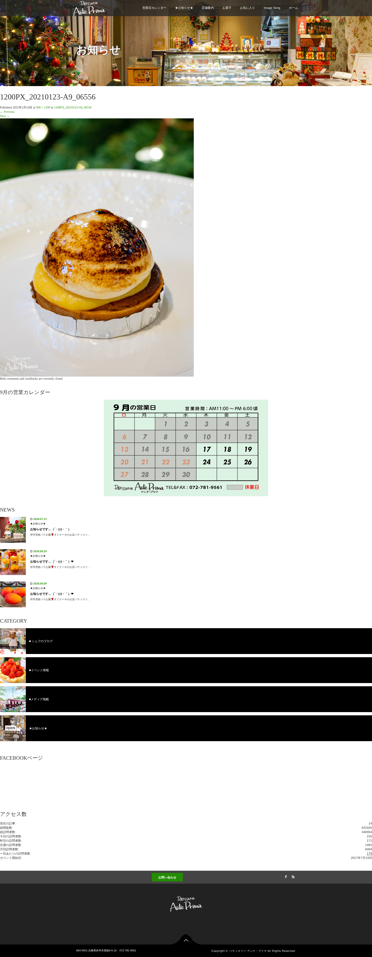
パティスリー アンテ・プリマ (248, 950)
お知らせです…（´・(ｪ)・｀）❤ (52, 561)
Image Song (272, 7)
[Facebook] (285, 876)
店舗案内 (208, 7)
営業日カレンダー (154, 7)
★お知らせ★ (184, 7)
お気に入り (247, 7)
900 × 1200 (43, 107)
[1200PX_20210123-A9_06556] (97, 247)
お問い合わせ (167, 877)
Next (5, 116)
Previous (7, 111)
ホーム (293, 7)
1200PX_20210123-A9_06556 (72, 107)
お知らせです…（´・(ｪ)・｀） (50, 529)
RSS (292, 876)
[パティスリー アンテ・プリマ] (89, 7)
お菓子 (226, 7)
